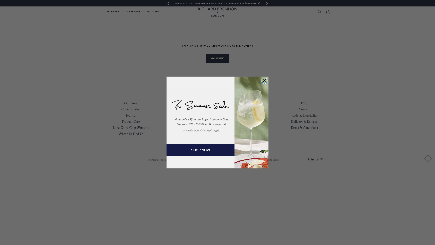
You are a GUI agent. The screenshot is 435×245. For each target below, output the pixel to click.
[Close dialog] (264, 80)
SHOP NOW (200, 150)
